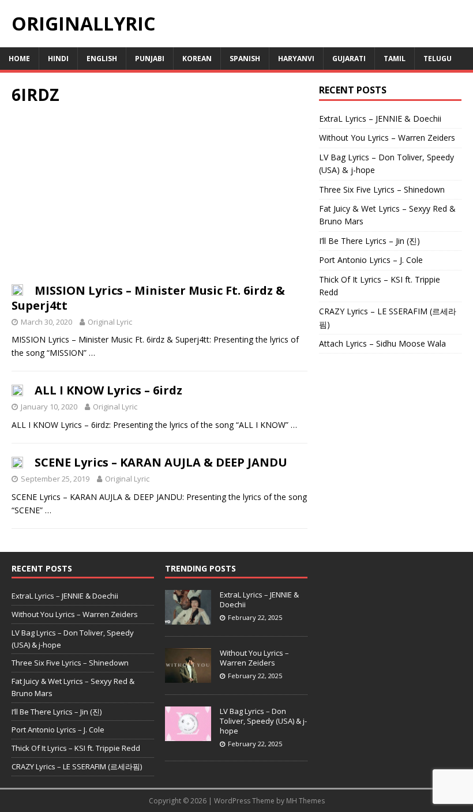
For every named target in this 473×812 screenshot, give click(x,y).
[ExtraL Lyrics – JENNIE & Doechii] (188, 618)
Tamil (395, 58)
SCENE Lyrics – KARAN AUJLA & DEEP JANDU (161, 462)
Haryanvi (296, 58)
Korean (197, 58)
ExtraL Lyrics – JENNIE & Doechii (380, 118)
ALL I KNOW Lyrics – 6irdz (108, 390)
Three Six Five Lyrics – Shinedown (382, 189)
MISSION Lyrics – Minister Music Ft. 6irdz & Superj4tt (148, 298)
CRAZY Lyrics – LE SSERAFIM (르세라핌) (77, 766)
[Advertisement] (159, 198)
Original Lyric (110, 322)
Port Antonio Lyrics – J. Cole (371, 259)
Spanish (245, 58)
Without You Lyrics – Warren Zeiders (387, 137)
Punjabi (149, 58)
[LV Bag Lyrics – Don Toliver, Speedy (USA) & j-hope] (188, 735)
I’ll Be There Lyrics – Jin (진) (369, 240)
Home (19, 58)
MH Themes (305, 801)
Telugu (437, 58)
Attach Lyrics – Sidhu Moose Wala (382, 343)
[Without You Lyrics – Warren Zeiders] (188, 677)
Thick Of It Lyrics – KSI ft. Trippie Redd (76, 748)
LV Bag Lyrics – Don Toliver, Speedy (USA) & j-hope (263, 721)
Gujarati (349, 58)
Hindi (58, 58)
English (102, 58)
